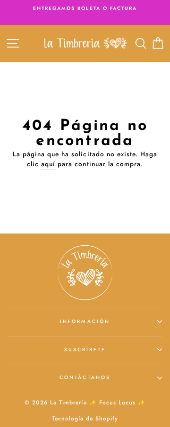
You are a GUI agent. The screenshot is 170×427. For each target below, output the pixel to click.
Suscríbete (85, 349)
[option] (85, 8)
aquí (48, 164)
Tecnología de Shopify (85, 418)
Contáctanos (85, 377)
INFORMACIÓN (85, 321)
